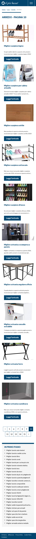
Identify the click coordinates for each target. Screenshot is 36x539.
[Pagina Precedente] (5, 429)
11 (7, 434)
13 (16, 434)
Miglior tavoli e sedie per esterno (17, 487)
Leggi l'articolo (12, 59)
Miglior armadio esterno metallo (17, 523)
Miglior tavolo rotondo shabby (17, 465)
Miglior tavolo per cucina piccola (17, 462)
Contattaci (4, 537)
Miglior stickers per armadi (15, 508)
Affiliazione (11, 535)
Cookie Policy (27, 535)
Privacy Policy (19, 535)
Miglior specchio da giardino (16, 520)
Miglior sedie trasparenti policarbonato (19, 505)
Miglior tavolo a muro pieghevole (17, 490)
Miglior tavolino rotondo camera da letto (19, 481)
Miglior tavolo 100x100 (14, 499)
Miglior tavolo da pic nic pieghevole (18, 474)
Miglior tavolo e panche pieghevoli (18, 478)
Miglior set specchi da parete (16, 511)
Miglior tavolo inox (12, 468)
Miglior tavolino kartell (14, 502)
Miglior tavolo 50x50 (13, 493)
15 (24, 434)
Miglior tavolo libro (13, 456)
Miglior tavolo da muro (14, 471)
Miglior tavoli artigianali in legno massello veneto (19, 496)
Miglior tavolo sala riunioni (15, 450)
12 (11, 434)
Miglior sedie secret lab (14, 517)
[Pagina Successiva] (29, 434)
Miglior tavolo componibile (15, 484)
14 (20, 434)
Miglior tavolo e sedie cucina (16, 453)
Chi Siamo (4, 535)
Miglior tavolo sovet (13, 459)
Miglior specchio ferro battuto (16, 514)
